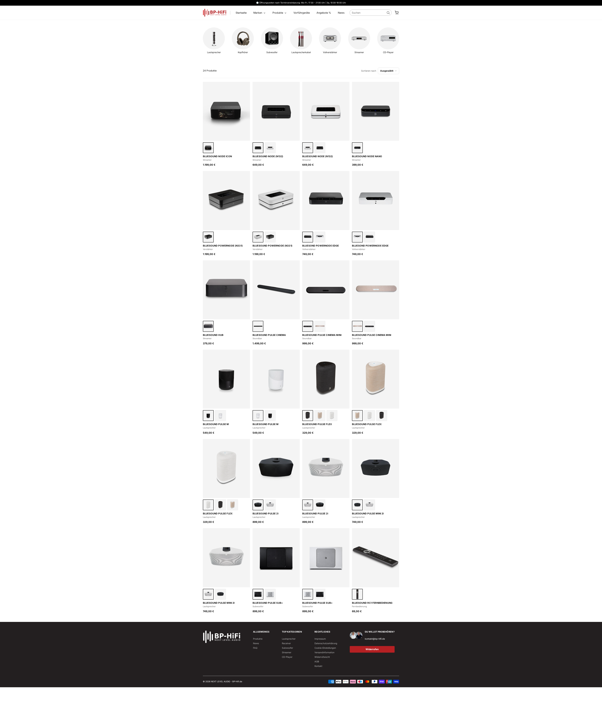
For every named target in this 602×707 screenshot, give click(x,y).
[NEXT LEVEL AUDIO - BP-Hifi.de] (221, 637)
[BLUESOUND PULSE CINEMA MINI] (325, 289)
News (341, 12)
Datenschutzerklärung (325, 643)
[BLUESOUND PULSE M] (226, 379)
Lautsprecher (289, 638)
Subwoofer (287, 648)
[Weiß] (270, 147)
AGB (316, 661)
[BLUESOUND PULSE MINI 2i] (375, 468)
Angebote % (324, 12)
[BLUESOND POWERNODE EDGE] (325, 200)
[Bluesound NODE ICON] (226, 111)
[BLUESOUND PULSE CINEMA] (276, 289)
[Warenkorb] (396, 12)
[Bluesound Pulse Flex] (325, 379)
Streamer (286, 652)
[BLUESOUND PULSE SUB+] (276, 557)
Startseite (241, 12)
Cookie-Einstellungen (325, 648)
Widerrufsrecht (322, 657)
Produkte (278, 12)
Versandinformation (324, 652)
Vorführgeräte (301, 12)
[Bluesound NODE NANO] (375, 111)
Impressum (320, 638)
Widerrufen (372, 649)
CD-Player (287, 657)
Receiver (286, 643)
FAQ (255, 648)
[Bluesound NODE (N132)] (276, 111)
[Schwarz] (208, 147)
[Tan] (319, 326)
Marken (258, 12)
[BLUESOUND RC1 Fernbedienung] (375, 557)
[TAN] (319, 415)
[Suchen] (388, 13)
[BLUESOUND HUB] (226, 289)
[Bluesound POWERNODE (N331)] (226, 200)
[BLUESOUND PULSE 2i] (276, 468)
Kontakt (318, 666)
